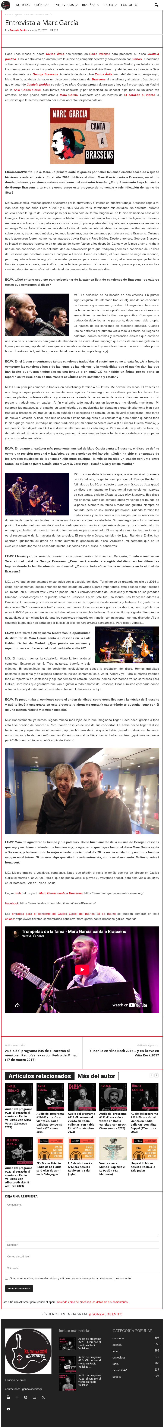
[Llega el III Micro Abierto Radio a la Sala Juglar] (144, 1148)
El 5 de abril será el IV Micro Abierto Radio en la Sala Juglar (80, 1168)
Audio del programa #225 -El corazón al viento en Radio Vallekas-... (89, 1343)
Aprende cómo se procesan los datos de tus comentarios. (93, 1302)
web (18, 893)
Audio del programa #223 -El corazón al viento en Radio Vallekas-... (89, 1380)
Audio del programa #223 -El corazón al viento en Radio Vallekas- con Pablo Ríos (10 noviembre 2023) (81, 1123)
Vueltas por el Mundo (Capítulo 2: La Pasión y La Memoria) (112, 1168)
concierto (118, 1338)
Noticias (23, 5)
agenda (18, 14)
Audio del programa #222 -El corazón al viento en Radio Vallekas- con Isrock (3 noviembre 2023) (113, 1121)
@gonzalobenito (105, 1314)
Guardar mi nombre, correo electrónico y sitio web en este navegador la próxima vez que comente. (71, 1278)
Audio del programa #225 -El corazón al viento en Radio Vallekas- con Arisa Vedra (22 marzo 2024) (18, 1118)
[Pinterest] (29, 41)
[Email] (58, 41)
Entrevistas (64, 5)
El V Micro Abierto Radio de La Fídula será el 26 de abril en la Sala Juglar (49, 1168)
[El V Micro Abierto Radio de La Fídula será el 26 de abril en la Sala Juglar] (50, 1148)
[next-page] (156, 1075)
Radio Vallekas (99, 54)
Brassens (98, 79)
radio (116, 1364)
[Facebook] (9, 41)
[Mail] (35, 1397)
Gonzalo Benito (18, 30)
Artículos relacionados (40, 1076)
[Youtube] (9, 1409)
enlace (9, 918)
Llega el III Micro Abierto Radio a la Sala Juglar (143, 1166)
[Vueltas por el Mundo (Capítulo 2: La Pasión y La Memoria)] (113, 1148)
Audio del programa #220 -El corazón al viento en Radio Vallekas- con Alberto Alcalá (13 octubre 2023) (18, 1177)
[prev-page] (151, 1075)
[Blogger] (9, 1397)
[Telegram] (68, 41)
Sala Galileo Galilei (27, 89)
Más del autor (97, 1076)
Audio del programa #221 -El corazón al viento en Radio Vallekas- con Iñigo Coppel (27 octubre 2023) (144, 1123)
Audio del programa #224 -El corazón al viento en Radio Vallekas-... (89, 1362)
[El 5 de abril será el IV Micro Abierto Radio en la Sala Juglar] (82, 1148)
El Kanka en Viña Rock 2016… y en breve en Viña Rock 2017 (124, 1053)
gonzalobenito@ (32, 1389)
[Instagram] (26, 1397)
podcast (117, 1376)
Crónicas (41, 5)
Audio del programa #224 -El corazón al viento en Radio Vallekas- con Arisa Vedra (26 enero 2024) (50, 1123)
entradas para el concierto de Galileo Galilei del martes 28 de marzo (64, 913)
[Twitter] (19, 41)
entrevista (119, 1357)
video (116, 1351)
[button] (156, 5)
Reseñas (88, 5)
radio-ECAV (120, 1370)
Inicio (8, 14)
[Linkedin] (48, 41)
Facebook (12, 903)
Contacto (129, 5)
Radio (108, 5)
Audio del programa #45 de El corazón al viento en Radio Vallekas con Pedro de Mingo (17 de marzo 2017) (41, 1055)
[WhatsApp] (39, 41)
